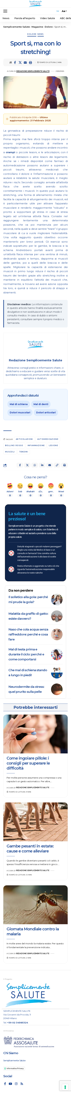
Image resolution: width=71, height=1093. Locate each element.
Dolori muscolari (20, 412)
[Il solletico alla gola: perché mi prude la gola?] (57, 599)
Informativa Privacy (15, 1068)
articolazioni (24, 439)
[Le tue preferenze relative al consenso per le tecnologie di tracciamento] (65, 1087)
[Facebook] (5, 1083)
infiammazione (36, 445)
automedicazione (47, 439)
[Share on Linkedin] (42, 465)
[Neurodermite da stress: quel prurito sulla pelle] (57, 689)
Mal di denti (41, 404)
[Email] (25, 62)
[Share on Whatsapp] (34, 465)
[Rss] (21, 1083)
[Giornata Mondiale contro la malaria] (35, 904)
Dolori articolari (46, 412)
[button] (6, 11)
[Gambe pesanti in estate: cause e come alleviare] (35, 821)
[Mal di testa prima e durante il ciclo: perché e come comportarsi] (57, 654)
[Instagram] (16, 1083)
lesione (53, 445)
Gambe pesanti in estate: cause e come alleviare (30, 848)
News (40, 34)
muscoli (10, 452)
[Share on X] (20, 62)
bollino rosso (14, 445)
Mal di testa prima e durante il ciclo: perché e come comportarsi (26, 654)
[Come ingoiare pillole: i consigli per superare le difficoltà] (35, 734)
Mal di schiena (19, 404)
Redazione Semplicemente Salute (33, 71)
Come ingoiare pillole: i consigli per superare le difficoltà (28, 763)
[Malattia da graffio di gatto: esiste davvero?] (57, 616)
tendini (23, 452)
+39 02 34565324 (17, 1022)
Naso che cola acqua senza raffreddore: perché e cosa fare (28, 634)
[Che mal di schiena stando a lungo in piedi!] (57, 672)
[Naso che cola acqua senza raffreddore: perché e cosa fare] (57, 634)
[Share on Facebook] (15, 62)
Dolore (31, 34)
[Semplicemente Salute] (35, 3)
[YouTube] (10, 1083)
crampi (10, 152)
